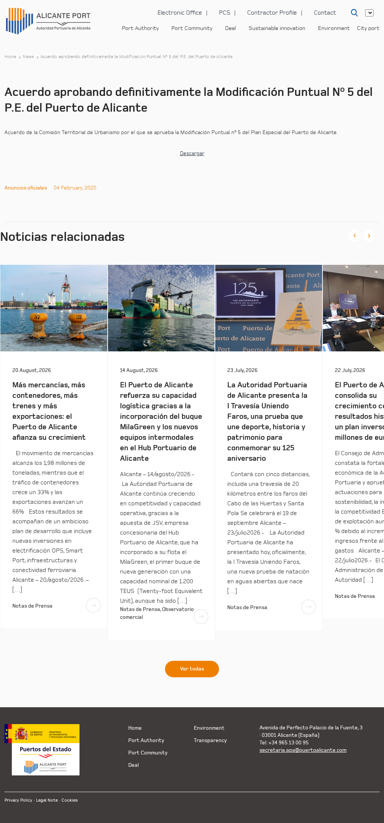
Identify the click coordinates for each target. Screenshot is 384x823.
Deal (230, 28)
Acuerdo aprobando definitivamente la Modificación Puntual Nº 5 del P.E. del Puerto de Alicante (136, 57)
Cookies (70, 800)
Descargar (192, 153)
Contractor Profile (272, 13)
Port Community (191, 28)
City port (368, 28)
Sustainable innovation (277, 28)
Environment (334, 28)
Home (10, 57)
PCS (224, 13)
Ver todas (192, 669)
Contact (325, 13)
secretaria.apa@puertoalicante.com (303, 750)
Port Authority (140, 28)
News (28, 57)
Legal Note (47, 800)
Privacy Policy (18, 800)
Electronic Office (180, 13)
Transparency (210, 740)
